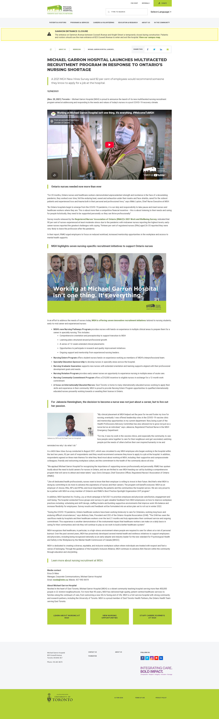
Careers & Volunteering (103, 22)
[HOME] (50, 49)
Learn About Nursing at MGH (66, 616)
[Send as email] (167, 49)
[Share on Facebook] (147, 49)
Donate (164, 3)
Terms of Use (140, 698)
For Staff (134, 3)
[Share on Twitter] (154, 49)
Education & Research (128, 22)
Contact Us (92, 652)
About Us (146, 22)
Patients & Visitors (57, 22)
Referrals (145, 3)
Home (50, 49)
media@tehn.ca (60, 580)
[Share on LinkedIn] (161, 49)
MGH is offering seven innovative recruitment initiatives (119, 320)
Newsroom (77, 49)
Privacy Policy (161, 698)
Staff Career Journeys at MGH (152, 616)
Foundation (92, 656)
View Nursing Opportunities (110, 616)
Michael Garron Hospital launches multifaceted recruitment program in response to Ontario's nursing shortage (102, 49)
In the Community (162, 22)
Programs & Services (79, 22)
